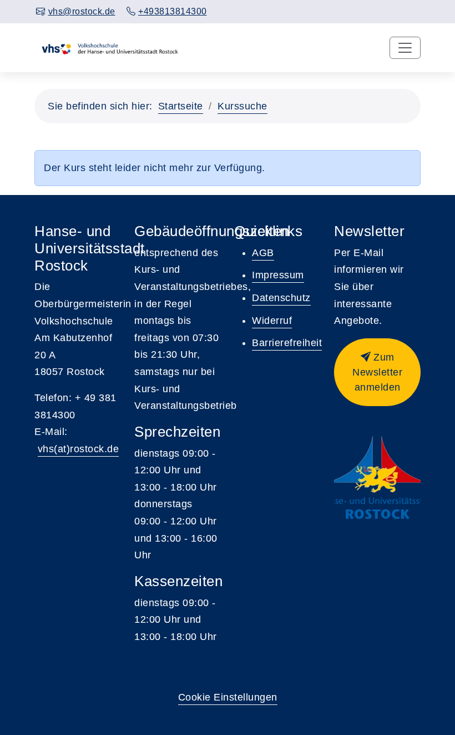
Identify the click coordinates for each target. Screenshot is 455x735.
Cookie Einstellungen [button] (227, 697)
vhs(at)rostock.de (78, 448)
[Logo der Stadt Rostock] (377, 477)
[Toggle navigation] (405, 48)
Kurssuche (242, 106)
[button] (377, 372)
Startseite (180, 106)
